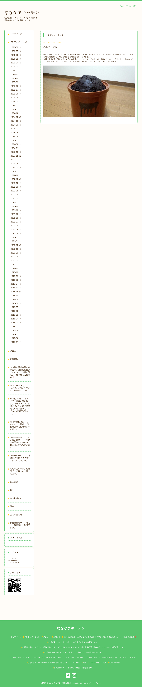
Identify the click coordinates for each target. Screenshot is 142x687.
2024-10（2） (17, 121)
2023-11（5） (17, 156)
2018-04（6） (17, 319)
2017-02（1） (17, 338)
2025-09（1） (17, 82)
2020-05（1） (17, 257)
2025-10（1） (17, 78)
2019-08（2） (17, 280)
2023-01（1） (17, 171)
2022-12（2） (17, 175)
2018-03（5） (17, 323)
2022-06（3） (17, 195)
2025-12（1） (17, 74)
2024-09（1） (17, 125)
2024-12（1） (17, 113)
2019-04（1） (17, 284)
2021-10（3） (17, 210)
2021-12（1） (17, 206)
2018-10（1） (17, 295)
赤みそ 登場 (50, 47)
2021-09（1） (17, 214)
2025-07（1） (17, 90)
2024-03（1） (17, 140)
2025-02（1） (17, 105)
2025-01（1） (17, 109)
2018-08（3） (17, 303)
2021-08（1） (17, 218)
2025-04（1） (17, 98)
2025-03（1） (17, 101)
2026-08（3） (17, 47)
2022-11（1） (17, 179)
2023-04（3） (17, 164)
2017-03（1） (17, 334)
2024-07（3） (17, 129)
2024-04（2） (17, 136)
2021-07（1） (17, 222)
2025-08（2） (17, 86)
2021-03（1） (17, 237)
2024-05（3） (17, 132)
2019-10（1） (17, 272)
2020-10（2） (17, 249)
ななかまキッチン (21, 12)
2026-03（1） (17, 67)
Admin (98, 683)
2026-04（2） (17, 63)
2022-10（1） (17, 183)
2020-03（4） (17, 260)
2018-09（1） (17, 299)
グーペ (91, 683)
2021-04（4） (17, 233)
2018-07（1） (17, 307)
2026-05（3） (17, 59)
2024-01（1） (17, 148)
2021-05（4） (17, 229)
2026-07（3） (17, 51)
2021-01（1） (17, 241)
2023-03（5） (17, 167)
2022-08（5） (17, 191)
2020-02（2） (17, 264)
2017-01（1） (17, 342)
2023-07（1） (17, 160)
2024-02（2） (17, 144)
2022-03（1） (17, 198)
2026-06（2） (17, 55)
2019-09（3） (17, 276)
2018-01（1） (17, 326)
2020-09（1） (17, 253)
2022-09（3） (17, 187)
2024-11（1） (17, 117)
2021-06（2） (17, 226)
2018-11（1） (17, 292)
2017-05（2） (17, 330)
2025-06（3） (17, 94)
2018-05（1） (17, 315)
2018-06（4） (17, 311)
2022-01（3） (17, 202)
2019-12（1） (17, 268)
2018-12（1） (17, 288)
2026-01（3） (17, 70)
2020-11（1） (17, 245)
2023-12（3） (17, 152)
